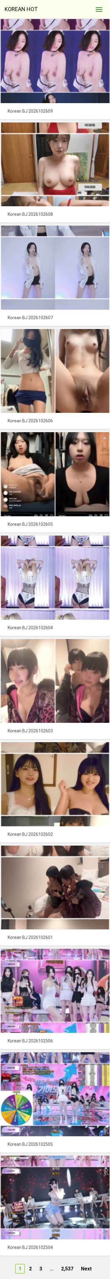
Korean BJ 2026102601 (30, 937)
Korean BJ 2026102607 (30, 317)
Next (86, 1269)
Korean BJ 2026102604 (30, 627)
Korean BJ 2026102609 (30, 111)
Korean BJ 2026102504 (30, 1247)
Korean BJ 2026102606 (30, 420)
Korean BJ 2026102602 (30, 834)
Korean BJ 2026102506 (30, 1040)
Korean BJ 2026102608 (30, 214)
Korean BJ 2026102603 (30, 730)
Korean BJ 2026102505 (30, 1144)
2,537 (67, 1269)
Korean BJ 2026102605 (30, 524)
